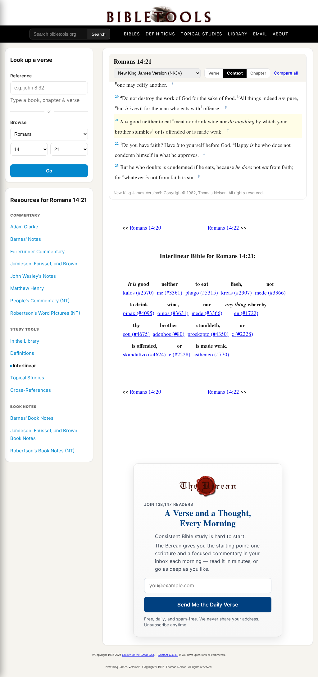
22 (117, 143)
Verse (214, 73)
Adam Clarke (24, 227)
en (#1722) (246, 313)
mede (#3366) (270, 292)
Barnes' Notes (25, 239)
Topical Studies (27, 378)
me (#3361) (169, 292)
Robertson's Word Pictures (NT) (45, 313)
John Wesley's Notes (33, 276)
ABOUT (280, 33)
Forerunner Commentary (37, 251)
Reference (21, 75)
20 (117, 96)
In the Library (24, 341)
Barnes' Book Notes (31, 418)
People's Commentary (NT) (40, 301)
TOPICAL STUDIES (201, 33)
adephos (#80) (168, 333)
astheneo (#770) (211, 354)
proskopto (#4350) (208, 333)
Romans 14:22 (223, 227)
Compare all (286, 73)
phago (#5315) (201, 292)
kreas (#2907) (236, 292)
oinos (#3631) (173, 313)
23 (117, 165)
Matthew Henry (27, 288)
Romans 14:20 (145, 227)
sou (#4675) (136, 333)
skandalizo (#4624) (144, 354)
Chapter (258, 73)
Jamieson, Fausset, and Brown (43, 264)
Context (235, 73)
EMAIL (260, 33)
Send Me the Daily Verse (207, 605)
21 (117, 119)
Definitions (22, 353)
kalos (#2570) (138, 292)
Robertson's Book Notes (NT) (42, 451)
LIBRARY (238, 33)
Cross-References (30, 390)
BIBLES (132, 33)
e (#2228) (242, 333)
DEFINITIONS (160, 33)
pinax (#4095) (138, 313)
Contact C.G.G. (168, 654)
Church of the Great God (138, 654)
